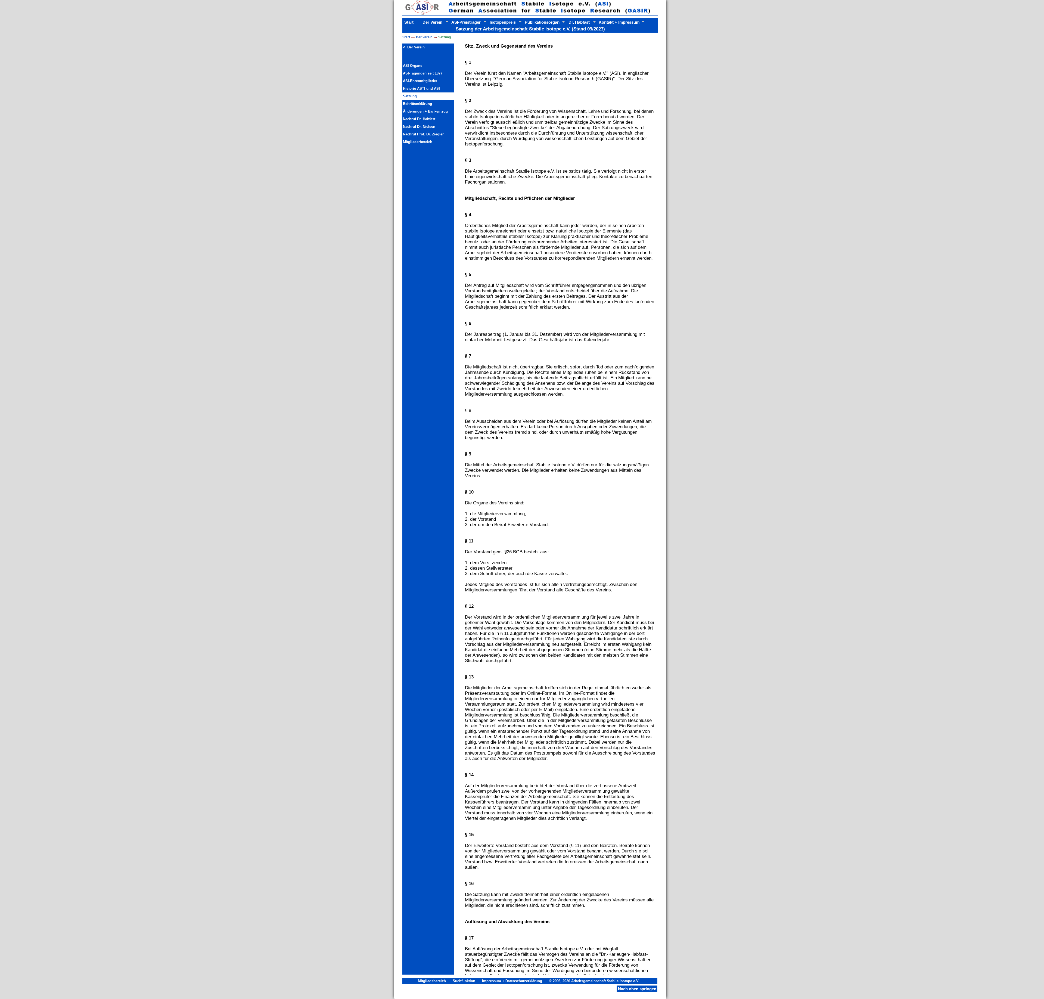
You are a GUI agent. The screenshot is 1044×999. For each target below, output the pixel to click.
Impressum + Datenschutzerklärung (512, 981)
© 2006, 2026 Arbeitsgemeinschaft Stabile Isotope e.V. (595, 981)
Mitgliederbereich (417, 142)
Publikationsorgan (542, 22)
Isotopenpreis (503, 22)
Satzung (410, 96)
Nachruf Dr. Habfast (419, 119)
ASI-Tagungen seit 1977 (422, 73)
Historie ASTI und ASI (421, 88)
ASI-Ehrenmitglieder (420, 81)
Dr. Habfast (579, 22)
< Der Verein (414, 47)
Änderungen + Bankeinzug (425, 111)
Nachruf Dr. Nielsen (419, 127)
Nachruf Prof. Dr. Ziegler (423, 134)
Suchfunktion (464, 981)
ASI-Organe (412, 66)
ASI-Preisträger (466, 22)
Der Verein (424, 37)
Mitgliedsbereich (432, 981)
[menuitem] (428, 47)
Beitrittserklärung (417, 104)
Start (406, 37)
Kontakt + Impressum (619, 22)
